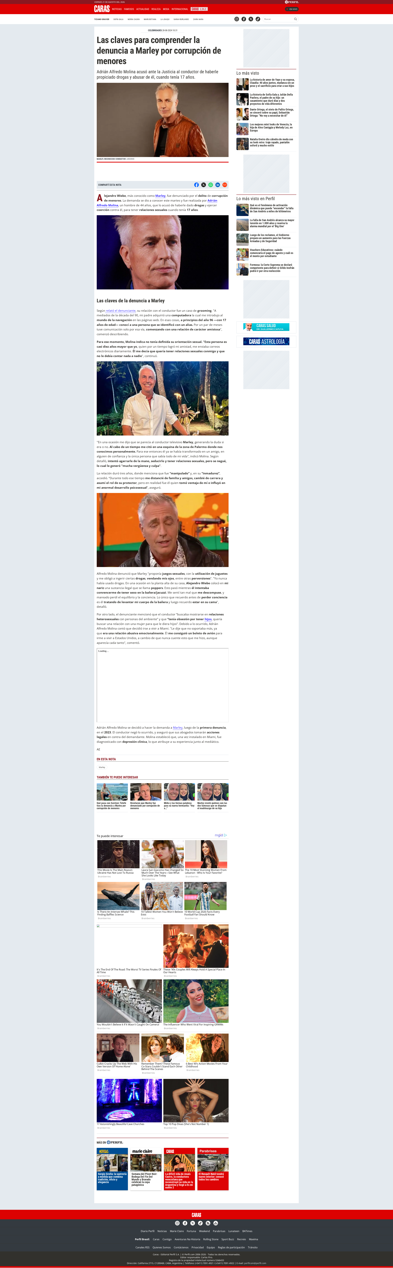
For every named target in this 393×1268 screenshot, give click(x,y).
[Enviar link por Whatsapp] (210, 185)
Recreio (241, 1239)
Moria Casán (134, 19)
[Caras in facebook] (243, 19)
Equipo (211, 1247)
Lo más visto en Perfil (255, 198)
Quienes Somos (162, 1247)
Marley (178, 727)
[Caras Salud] (266, 330)
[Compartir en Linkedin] (217, 185)
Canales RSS (143, 1247)
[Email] (224, 185)
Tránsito (253, 1247)
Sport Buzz (228, 1239)
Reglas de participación (231, 1247)
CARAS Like (199, 8)
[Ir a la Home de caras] (102, 11)
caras (179, 1151)
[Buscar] (295, 19)
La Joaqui (165, 19)
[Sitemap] (215, 1223)
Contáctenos (181, 1247)
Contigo (167, 1239)
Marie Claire (177, 1231)
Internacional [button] (180, 9)
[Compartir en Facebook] (196, 185)
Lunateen (233, 1231)
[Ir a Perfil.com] (292, 2)
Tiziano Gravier (101, 19)
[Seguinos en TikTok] (258, 19)
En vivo (293, 9)
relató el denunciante (120, 310)
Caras (156, 1239)
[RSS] (208, 1223)
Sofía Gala (118, 19)
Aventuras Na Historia (187, 1239)
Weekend (204, 1231)
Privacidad (198, 1247)
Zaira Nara (198, 19)
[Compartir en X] (203, 185)
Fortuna (191, 1231)
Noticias (117, 9)
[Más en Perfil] (115, 1142)
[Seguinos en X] (251, 19)
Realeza (156, 9)
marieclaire (145, 1151)
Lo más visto (247, 73)
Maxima (253, 1239)
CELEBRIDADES (155, 30)
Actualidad (142, 9)
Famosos (129, 9)
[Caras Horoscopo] (266, 344)
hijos (208, 619)
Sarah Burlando (181, 19)
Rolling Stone (210, 1239)
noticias (112, 1151)
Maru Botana (150, 19)
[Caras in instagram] (236, 19)
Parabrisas (219, 1231)
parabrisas (213, 1151)
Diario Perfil (147, 1231)
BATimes (247, 1231)
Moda (166, 9)
